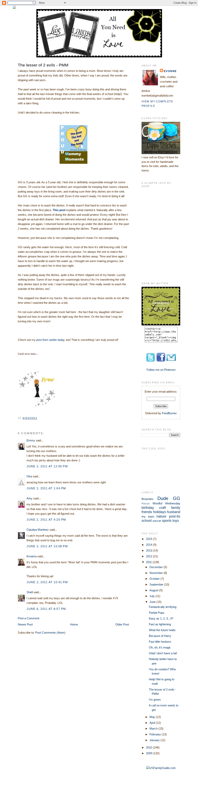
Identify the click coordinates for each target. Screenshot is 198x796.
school (147, 521)
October (154, 578)
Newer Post (25, 624)
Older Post (122, 624)
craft (162, 508)
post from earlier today (50, 339)
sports (167, 521)
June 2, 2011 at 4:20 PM (46, 519)
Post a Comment (28, 618)
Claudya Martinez (37, 529)
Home (74, 624)
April (152, 722)
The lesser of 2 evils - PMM (43, 65)
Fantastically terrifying (162, 606)
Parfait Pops (156, 612)
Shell (29, 592)
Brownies (147, 499)
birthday (148, 508)
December (156, 567)
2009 (149, 753)
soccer (157, 520)
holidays (159, 512)
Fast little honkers (160, 641)
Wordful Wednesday (166, 503)
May (152, 717)
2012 (149, 556)
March (153, 728)
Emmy (30, 440)
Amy (29, 498)
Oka (29, 476)
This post (59, 210)
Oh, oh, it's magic (160, 647)
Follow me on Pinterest (161, 369)
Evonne (170, 71)
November (156, 573)
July (152, 596)
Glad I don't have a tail (163, 653)
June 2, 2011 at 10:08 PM (47, 546)
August (154, 590)
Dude (162, 498)
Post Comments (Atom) (50, 632)
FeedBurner (169, 413)
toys (175, 521)
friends (147, 512)
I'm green (155, 699)
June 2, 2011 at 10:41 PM (47, 582)
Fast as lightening (160, 624)
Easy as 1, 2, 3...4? (161, 618)
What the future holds (162, 630)
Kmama (31, 556)
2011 (149, 562)
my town (148, 516)
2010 (149, 747)
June (152, 601)
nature (161, 516)
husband (173, 512)
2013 (149, 550)
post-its (174, 516)
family (175, 508)
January (154, 740)
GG (176, 498)
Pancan (146, 503)
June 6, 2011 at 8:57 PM (46, 608)
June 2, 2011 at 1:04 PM (46, 488)
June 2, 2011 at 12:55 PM (47, 466)
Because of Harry (160, 635)
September (156, 584)
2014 (149, 544)
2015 (149, 539)
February (155, 734)
